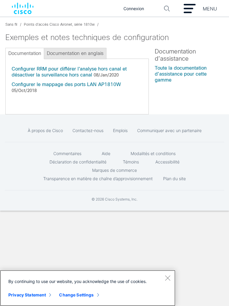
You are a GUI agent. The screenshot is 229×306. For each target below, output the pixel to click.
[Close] (168, 278)
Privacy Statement (27, 294)
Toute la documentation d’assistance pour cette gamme (181, 73)
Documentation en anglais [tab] (75, 53)
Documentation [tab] (24, 53)
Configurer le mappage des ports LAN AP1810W (66, 84)
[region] (87, 288)
